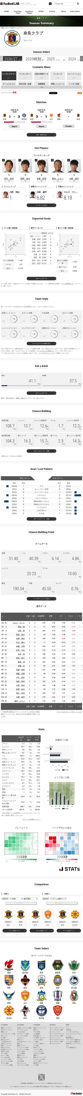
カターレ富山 (21, 1051)
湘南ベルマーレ (21, 1045)
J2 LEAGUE (20, 1025)
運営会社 (50, 1083)
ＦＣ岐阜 (36, 1041)
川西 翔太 (20, 685)
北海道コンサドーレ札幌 (24, 1028)
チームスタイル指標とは (45, 351)
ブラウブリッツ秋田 (23, 1034)
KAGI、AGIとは (21, 398)
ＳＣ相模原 (36, 1034)
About (63, 11)
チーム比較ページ (14, 930)
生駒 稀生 (20, 638)
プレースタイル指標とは (73, 1039)
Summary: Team (18, 12)
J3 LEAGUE (36, 1025)
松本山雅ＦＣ (37, 1036)
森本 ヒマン (58, 178)
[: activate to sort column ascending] (5, 617)
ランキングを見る (41, 205)
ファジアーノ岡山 (6, 1059)
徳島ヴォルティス (22, 1057)
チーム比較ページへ (21, 903)
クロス (70, 616)
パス (60, 616)
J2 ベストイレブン (55, 1038)
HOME (6, 11)
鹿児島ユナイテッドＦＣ (40, 1063)
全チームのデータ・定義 (41, 451)
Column (52, 11)
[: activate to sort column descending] (2, 617)
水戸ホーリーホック (7, 1030)
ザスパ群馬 (36, 1032)
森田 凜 (21, 662)
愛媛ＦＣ (36, 1055)
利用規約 (24, 1083)
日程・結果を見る (41, 135)
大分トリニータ (21, 1063)
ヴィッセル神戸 (5, 1057)
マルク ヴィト (19, 623)
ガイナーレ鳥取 (37, 1049)
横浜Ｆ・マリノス (6, 1045)
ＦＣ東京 (3, 1038)
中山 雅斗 (20, 642)
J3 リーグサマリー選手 (56, 1041)
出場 (28, 616)
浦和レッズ (4, 1032)
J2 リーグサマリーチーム (57, 1034)
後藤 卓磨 (20, 674)
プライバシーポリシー (40, 1083)
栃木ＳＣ (36, 1030)
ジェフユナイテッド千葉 (8, 1034)
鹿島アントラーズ (6, 1028)
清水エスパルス (5, 1047)
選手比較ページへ (62, 903)
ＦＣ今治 (19, 1059)
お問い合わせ (58, 1083)
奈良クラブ (36, 1047)
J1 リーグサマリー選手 (56, 1030)
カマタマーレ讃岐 (38, 1053)
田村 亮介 (20, 658)
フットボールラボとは (72, 1032)
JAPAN (40, 11)
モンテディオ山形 (22, 1036)
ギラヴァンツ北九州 (39, 1059)
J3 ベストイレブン (55, 1043)
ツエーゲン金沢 (37, 1039)
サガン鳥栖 (20, 1061)
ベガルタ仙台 (21, 1032)
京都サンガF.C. (5, 1051)
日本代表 (68, 1030)
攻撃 (50, 616)
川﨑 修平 (74, 178)
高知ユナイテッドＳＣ (39, 1057)
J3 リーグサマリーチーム (57, 1039)
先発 (33, 616)
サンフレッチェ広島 (7, 1061)
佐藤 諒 (21, 666)
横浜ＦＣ (19, 1043)
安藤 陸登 (41, 178)
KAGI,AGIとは (70, 1038)
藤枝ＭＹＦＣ (21, 1055)
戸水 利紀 (20, 678)
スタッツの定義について (31, 819)
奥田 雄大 (20, 635)
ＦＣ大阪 (36, 1045)
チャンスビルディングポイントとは (69, 712)
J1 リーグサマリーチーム (57, 1028)
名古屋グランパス (6, 1049)
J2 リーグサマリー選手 (56, 1036)
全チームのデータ (41, 278)
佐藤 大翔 (20, 646)
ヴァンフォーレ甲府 (23, 1047)
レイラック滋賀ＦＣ (39, 1043)
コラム (68, 1028)
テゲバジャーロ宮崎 (23, 1065)
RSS (79, 93)
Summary (52, 1025)
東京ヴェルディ (5, 1039)
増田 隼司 (20, 681)
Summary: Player (29, 12)
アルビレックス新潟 (23, 1049)
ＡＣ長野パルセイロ (39, 1038)
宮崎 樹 (21, 627)
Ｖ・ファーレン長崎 (7, 1065)
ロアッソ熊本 (37, 1061)
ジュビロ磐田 (21, 1053)
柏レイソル (4, 1036)
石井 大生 (20, 650)
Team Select (75, 11)
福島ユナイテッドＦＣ (39, 1028)
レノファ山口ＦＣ (38, 1051)
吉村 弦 (21, 654)
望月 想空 (9, 178)
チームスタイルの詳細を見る (41, 343)
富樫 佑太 (25, 178)
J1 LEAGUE (4, 1025)
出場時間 (40, 616)
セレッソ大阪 (5, 1055)
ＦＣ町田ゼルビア (6, 1041)
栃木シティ (20, 1039)
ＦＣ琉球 (36, 1065)
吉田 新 (21, 631)
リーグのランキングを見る (41, 599)
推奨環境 (30, 1083)
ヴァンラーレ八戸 (22, 1030)
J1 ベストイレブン (55, 1032)
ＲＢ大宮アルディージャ (24, 1041)
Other (67, 1025)
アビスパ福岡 (5, 1063)
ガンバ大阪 (4, 1053)
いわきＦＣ (20, 1038)
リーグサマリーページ (46, 353)
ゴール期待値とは (67, 284)
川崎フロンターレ (6, 1043)
